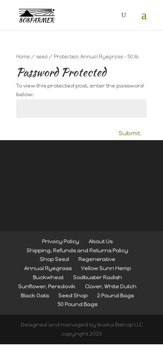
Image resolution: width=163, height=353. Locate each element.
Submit (130, 133)
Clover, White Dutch (110, 286)
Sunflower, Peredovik (46, 286)
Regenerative (96, 259)
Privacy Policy (60, 241)
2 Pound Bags (115, 295)
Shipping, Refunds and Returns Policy (77, 250)
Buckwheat (48, 277)
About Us (101, 241)
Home (23, 56)
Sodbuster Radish (97, 277)
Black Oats (35, 295)
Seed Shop (73, 295)
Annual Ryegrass (48, 268)
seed (42, 56)
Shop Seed (54, 259)
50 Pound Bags (77, 304)
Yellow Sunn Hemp (106, 268)
